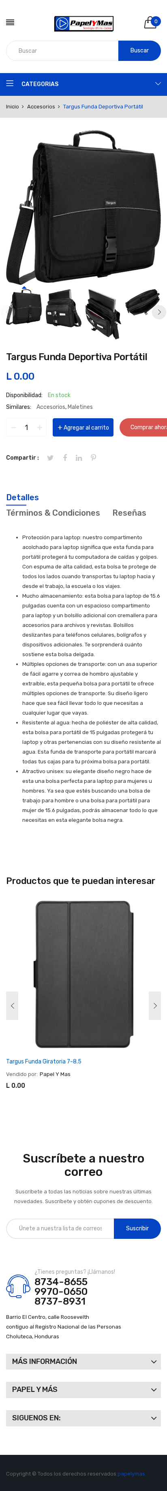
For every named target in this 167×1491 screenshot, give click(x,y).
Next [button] (159, 312)
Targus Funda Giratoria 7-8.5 (43, 1061)
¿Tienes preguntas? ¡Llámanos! (74, 1271)
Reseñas (129, 513)
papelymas (131, 1474)
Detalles (22, 497)
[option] (24, 307)
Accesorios (50, 407)
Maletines (80, 407)
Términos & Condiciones (53, 513)
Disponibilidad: (24, 395)
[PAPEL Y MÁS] (83, 22)
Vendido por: (22, 1074)
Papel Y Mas (55, 1074)
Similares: (18, 407)
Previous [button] (8, 312)
